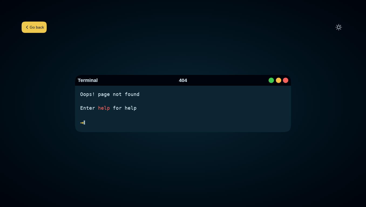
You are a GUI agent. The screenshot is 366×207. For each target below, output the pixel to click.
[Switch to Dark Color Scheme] (338, 27)
